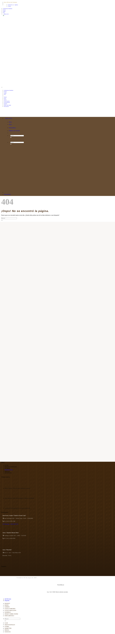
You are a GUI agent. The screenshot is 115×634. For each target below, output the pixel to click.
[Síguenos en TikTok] (6, 87)
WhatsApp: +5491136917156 (11, 524)
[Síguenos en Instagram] (4, 569)
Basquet (5, 97)
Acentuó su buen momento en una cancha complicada (17, 508)
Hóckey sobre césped (7, 105)
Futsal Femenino (7, 101)
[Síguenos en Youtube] (9, 569)
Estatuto (5, 91)
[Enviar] (2, 220)
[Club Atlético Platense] (12, 114)
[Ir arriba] (1, 595)
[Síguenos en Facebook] (3, 87)
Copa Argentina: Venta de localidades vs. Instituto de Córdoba (19, 498)
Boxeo (5, 98)
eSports (5, 99)
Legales (4, 11)
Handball (5, 103)
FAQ (4, 12)
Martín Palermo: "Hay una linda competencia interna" (17, 488)
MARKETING (9, 470)
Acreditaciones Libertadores (7, 8)
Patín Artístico (9, 615)
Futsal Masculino (7, 102)
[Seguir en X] (7, 87)
